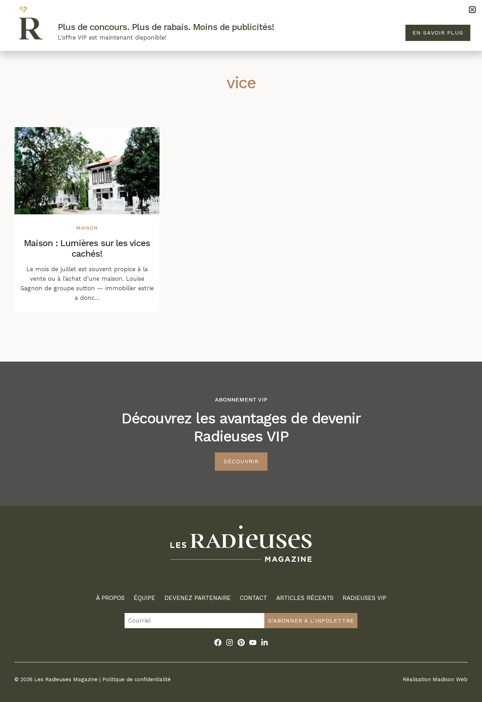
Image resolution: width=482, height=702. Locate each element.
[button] (472, 9)
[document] (241, 351)
